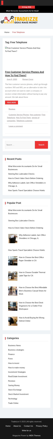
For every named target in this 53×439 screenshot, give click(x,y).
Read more (11, 102)
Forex (10, 359)
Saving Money (14, 385)
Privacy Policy (42, 426)
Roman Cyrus (27, 79)
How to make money (16, 368)
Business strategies (16, 350)
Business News (14, 345)
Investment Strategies (17, 372)
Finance (11, 354)
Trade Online (13, 403)
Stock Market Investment (18, 394)
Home (8, 426)
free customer (35, 115)
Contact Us (28, 426)
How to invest (13, 363)
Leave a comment (16, 126)
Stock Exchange (14, 390)
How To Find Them (23, 118)
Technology (12, 399)
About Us (17, 426)
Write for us (26, 430)
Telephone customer (24, 121)
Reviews (12, 109)
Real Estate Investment (17, 376)
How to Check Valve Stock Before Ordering (25, 178)
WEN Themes (35, 435)
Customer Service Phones (19, 115)
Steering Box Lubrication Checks (21, 174)
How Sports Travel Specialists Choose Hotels (26, 190)
